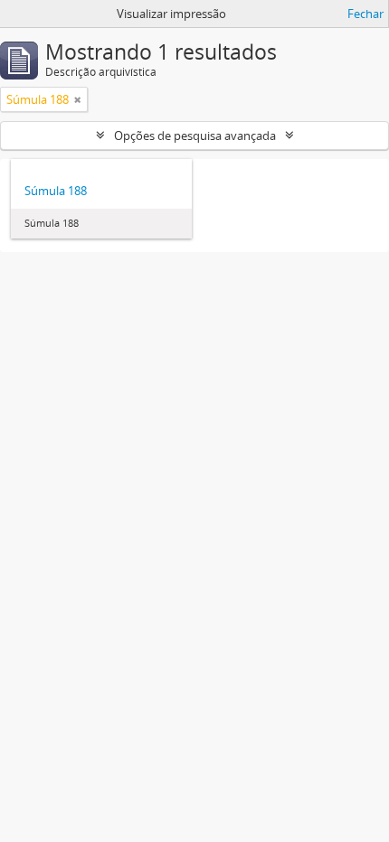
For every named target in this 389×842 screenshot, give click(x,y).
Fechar (365, 13)
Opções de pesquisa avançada (195, 135)
